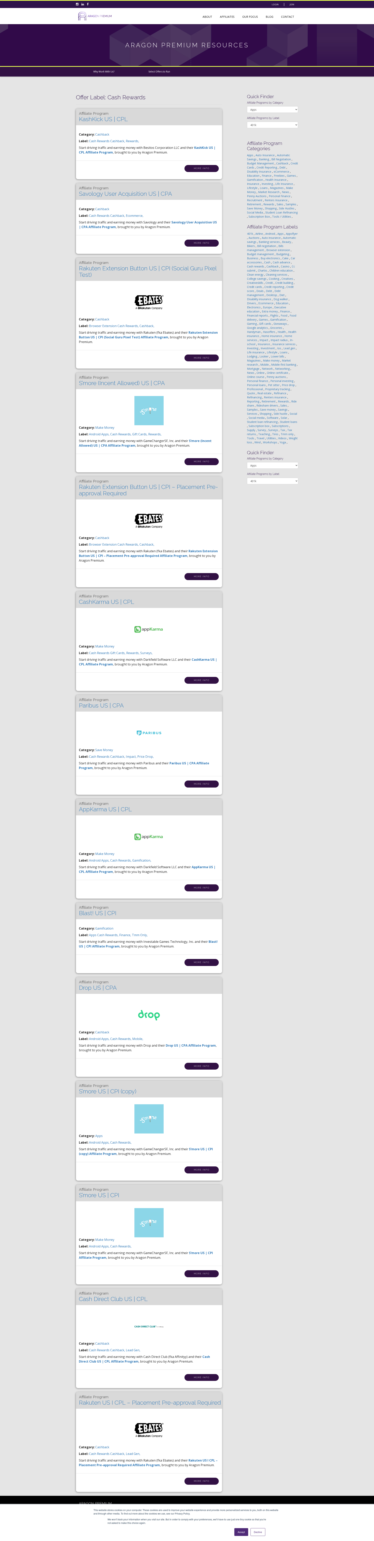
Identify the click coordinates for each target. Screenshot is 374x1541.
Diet (282, 295)
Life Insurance (284, 184)
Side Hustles (287, 208)
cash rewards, (128, 326)
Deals (260, 291)
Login (275, 4)
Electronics (254, 307)
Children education (281, 270)
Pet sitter (274, 385)
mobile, (137, 1039)
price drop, (145, 756)
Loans (264, 188)
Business (253, 258)
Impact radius (279, 340)
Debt (282, 167)
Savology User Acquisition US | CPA (125, 191)
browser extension (103, 326)
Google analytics (258, 328)
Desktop (272, 295)
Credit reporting (274, 287)
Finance (267, 175)
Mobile (265, 364)
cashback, (118, 141)
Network (267, 368)
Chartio (263, 270)
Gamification (104, 928)
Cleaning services (277, 274)
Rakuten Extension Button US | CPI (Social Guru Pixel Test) (147, 269)
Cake (285, 258)
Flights (274, 315)
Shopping (271, 208)
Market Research (269, 192)
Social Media (255, 212)
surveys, (146, 653)
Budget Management (261, 163)
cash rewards (99, 141)
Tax (283, 430)
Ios (279, 348)
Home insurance (272, 336)
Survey (262, 430)
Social (293, 413)
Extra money (270, 311)
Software (273, 418)
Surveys (273, 430)
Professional (255, 389)
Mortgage (253, 368)
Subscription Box (260, 216)
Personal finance (258, 381)
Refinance (280, 393)
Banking (264, 159)
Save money (268, 409)
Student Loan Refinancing (281, 212)
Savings (283, 409)
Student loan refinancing (262, 422)
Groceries (276, 328)
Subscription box (259, 426)
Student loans (288, 422)
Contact (287, 17)
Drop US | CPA (98, 985)
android (95, 434)
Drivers (252, 303)
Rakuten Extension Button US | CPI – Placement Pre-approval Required (148, 488)
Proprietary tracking (278, 389)
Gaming (252, 323)
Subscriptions (280, 426)
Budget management (261, 254)
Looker (264, 356)
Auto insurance (271, 238)
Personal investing (282, 381)
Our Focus (250, 17)
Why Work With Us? (103, 71)
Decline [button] (258, 1532)
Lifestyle (252, 188)
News (286, 192)
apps (93, 935)
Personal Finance (280, 196)
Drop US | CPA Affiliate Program (191, 1045)
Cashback (102, 134)
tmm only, (140, 935)
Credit (270, 283)
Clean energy (255, 274)
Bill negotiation (267, 246)
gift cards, (140, 434)
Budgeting (283, 254)
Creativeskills (255, 283)
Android (270, 234)
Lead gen (289, 348)
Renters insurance (275, 397)
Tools (251, 438)
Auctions (254, 238)
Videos (282, 438)
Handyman (254, 332)
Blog (269, 17)
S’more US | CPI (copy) (107, 1089)
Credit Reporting (267, 167)
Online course (256, 377)
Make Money (104, 427)
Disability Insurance (259, 171)
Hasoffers (269, 332)
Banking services (269, 242)
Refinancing (254, 397)
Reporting (253, 401)
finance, (125, 935)
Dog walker (281, 299)
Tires (275, 434)
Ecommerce (266, 303)
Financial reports (258, 315)
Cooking (274, 279)
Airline (259, 234)
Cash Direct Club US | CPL (113, 1296)
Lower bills (278, 356)
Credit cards (255, 287)
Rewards (269, 204)
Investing (268, 184)
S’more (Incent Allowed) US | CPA (122, 380)
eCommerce (282, 171)
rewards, (132, 141)
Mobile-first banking (284, 364)
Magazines (277, 188)
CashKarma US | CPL (106, 599)
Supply (251, 430)
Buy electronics (271, 258)
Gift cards (265, 323)
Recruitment (255, 200)
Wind (257, 442)
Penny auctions (277, 377)
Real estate (264, 393)
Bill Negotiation (281, 159)
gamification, (141, 860)
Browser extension (278, 250)
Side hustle (281, 413)
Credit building (284, 283)
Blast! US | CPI (97, 910)
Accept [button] (241, 1532)
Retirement (254, 204)
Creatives (287, 279)
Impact (264, 340)
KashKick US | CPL (103, 117)
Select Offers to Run (159, 71)
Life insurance (256, 352)
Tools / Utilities (282, 216)
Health (282, 332)
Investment (268, 348)
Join (292, 4)
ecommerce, (134, 215)
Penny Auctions (257, 196)
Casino (285, 266)
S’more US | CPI (99, 1193)
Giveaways (280, 323)
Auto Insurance (265, 155)
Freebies (279, 175)
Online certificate (278, 373)
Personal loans (256, 385)
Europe (268, 307)
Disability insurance (259, 299)
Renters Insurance (276, 200)
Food (284, 315)
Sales (280, 204)
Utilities (272, 438)
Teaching (264, 434)
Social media (257, 418)
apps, (105, 434)
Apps (99, 1136)
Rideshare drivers (267, 405)
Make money (271, 360)
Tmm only (287, 434)
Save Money (104, 750)
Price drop (288, 385)
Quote (251, 393)
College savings (257, 279)
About (207, 17)
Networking (282, 368)
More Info (201, 168)
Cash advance (282, 262)
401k (250, 234)
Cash (267, 262)
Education (253, 175)
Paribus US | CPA (101, 703)
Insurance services (284, 344)
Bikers (251, 246)
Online (261, 373)
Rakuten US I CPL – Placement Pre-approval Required (150, 1400)
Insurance (253, 184)
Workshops (270, 442)
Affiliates (227, 17)
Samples (291, 204)
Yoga (283, 442)
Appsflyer (292, 234)
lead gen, (133, 1350)
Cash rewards (256, 266)
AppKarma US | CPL (105, 807)
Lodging (252, 356)
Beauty (287, 242)
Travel (261, 438)
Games (292, 175)
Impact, (131, 756)
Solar (284, 418)
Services (252, 413)
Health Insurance (276, 180)
